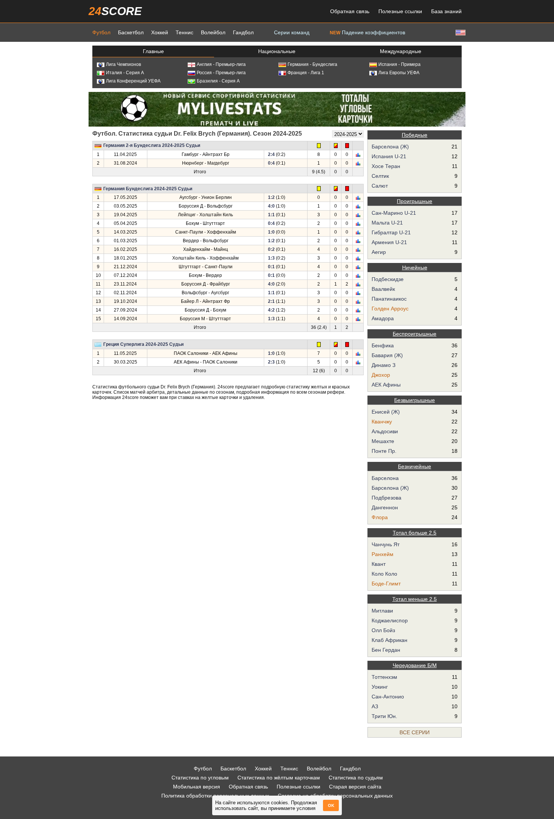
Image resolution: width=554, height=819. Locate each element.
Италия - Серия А (125, 72)
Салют (380, 186)
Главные (153, 51)
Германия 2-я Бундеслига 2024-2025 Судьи (151, 145)
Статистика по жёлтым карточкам (278, 778)
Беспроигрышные (414, 334)
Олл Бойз (383, 630)
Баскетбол (131, 32)
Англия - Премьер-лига (221, 64)
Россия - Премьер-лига (221, 72)
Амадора (383, 318)
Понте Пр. (384, 451)
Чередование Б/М (415, 665)
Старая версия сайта (355, 787)
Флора (380, 517)
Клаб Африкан (389, 640)
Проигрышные (414, 201)
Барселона (385, 478)
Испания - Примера (399, 64)
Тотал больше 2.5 (414, 533)
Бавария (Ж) (387, 355)
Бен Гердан (386, 650)
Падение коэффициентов (367, 32)
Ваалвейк (383, 289)
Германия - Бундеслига (312, 64)
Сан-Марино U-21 (394, 213)
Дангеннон (385, 507)
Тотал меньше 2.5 (414, 599)
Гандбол (243, 32)
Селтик (380, 176)
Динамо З (383, 365)
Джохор (381, 375)
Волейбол (213, 32)
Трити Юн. (384, 716)
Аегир (379, 252)
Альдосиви (385, 431)
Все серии (414, 732)
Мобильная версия (196, 787)
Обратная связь (349, 11)
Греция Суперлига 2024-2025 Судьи (143, 344)
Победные (414, 135)
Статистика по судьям (356, 778)
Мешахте (383, 441)
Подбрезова (386, 498)
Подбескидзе (388, 279)
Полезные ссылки (400, 11)
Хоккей (159, 32)
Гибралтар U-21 (391, 232)
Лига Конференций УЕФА (133, 81)
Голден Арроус (390, 309)
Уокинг (380, 687)
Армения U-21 (389, 242)
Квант (379, 564)
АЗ (375, 706)
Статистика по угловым (200, 778)
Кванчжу (382, 422)
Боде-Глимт (386, 584)
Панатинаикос (389, 299)
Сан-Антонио (388, 697)
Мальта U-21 (387, 223)
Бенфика (383, 345)
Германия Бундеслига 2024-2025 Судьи (147, 188)
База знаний (446, 11)
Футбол (101, 32)
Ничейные (414, 267)
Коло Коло (384, 574)
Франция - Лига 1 (306, 72)
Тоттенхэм (384, 677)
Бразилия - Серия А (218, 81)
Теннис (184, 32)
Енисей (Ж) (386, 412)
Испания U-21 (389, 156)
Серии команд (291, 32)
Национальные (276, 51)
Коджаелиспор (390, 620)
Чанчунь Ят (385, 544)
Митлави (382, 611)
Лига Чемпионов (123, 64)
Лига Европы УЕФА (398, 72)
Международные (400, 51)
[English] (459, 32)
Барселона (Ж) (390, 147)
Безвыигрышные (414, 400)
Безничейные (414, 466)
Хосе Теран (386, 166)
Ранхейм (382, 554)
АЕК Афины (386, 385)
